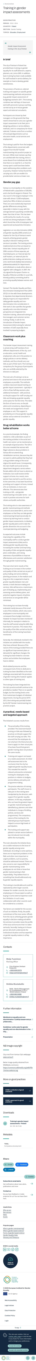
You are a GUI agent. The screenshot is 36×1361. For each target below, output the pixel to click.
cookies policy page (15, 1336)
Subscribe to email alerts (12, 1181)
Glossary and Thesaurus (11, 1237)
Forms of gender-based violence (13, 1233)
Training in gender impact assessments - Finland (19, 1122)
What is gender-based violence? (13, 1231)
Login (7, 1321)
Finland (14, 26)
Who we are (7, 1210)
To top (17, 1328)
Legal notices (9, 1305)
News (5, 1215)
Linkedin (4, 1249)
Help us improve (10, 1263)
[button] (8, 1165)
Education (13, 32)
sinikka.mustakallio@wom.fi (19, 997)
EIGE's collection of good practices (14, 1090)
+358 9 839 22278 (15, 970)
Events (5, 1217)
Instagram (16, 1249)
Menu (33, 1358)
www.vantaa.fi (8, 1057)
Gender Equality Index (10, 1235)
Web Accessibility (11, 1300)
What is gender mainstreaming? (13, 1228)
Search (28, 1358)
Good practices (9, 4)
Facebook (12, 1249)
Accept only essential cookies (18, 1350)
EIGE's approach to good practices (14, 1101)
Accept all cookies (14, 1346)
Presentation (8, 1037)
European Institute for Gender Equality (5, 1358)
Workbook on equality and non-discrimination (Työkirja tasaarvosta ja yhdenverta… (17, 1019)
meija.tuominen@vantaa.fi (18, 973)
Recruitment (7, 1212)
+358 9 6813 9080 (15, 994)
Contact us (7, 1191)
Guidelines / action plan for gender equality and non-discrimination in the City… (17, 1029)
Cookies (31, 1177)
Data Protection (10, 1310)
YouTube (8, 1249)
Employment (21, 32)
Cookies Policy (10, 1315)
